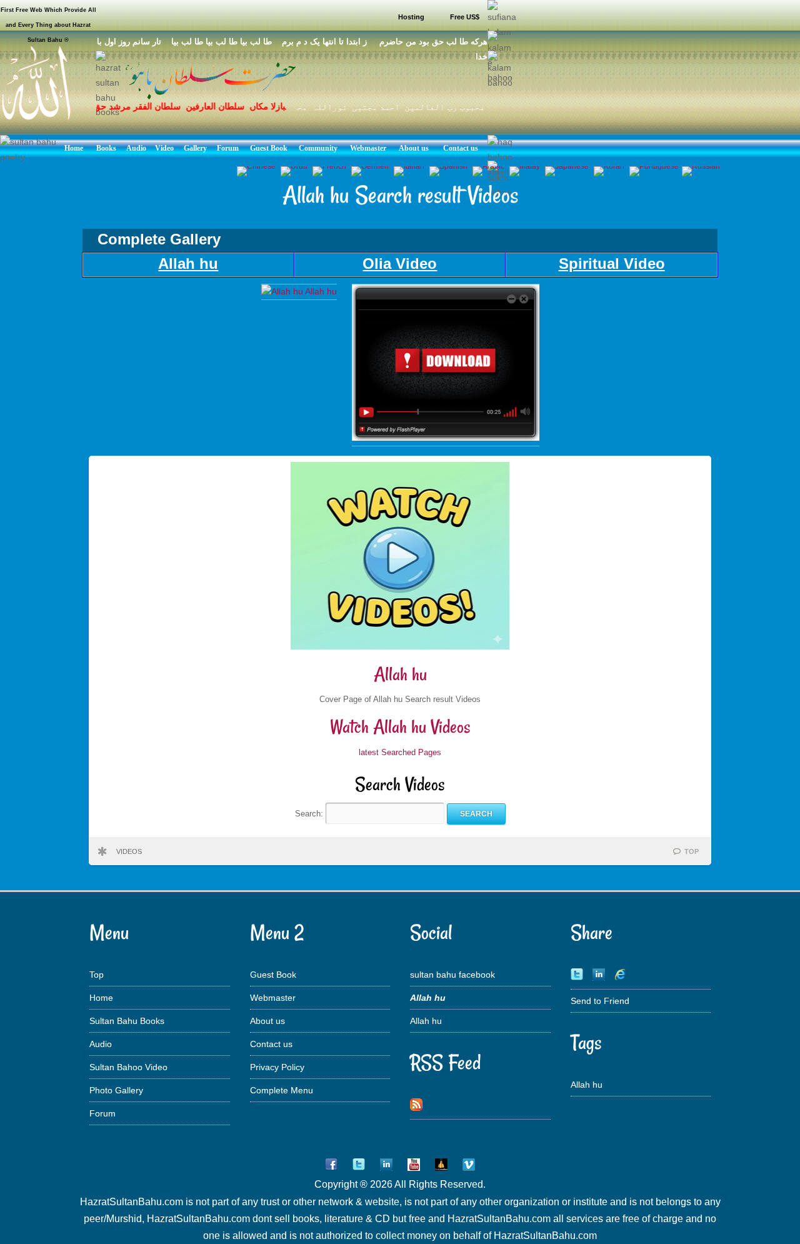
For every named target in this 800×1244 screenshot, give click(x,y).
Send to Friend (600, 1001)
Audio (100, 1044)
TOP (691, 851)
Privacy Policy (277, 1067)
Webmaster (273, 998)
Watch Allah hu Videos (400, 727)
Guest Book (273, 975)
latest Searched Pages (400, 752)
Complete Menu (281, 1090)
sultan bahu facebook (452, 975)
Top (96, 975)
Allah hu (400, 674)
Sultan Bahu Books (126, 1021)
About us (267, 1021)
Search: (310, 813)
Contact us (271, 1044)
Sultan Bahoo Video (128, 1067)
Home (101, 998)
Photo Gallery (116, 1090)
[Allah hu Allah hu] (299, 291)
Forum (102, 1113)
